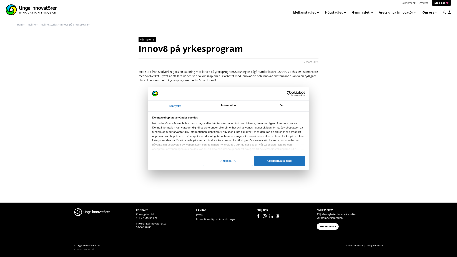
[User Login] (449, 12)
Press (199, 214)
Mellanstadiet (304, 12)
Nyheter (423, 2)
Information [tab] (228, 105)
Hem (20, 24)
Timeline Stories (48, 24)
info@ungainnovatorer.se (151, 223)
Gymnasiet (361, 12)
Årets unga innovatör (396, 12)
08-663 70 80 (143, 227)
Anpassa (226, 160)
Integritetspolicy (375, 245)
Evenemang (409, 2)
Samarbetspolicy (354, 245)
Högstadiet (334, 12)
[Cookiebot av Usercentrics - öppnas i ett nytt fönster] (289, 93)
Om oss (428, 12)
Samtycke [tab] (175, 105)
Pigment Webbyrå (84, 249)
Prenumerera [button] (328, 226)
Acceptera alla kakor (279, 160)
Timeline (30, 24)
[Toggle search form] (444, 12)
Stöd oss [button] (440, 2)
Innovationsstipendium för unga (215, 219)
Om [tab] (282, 105)
